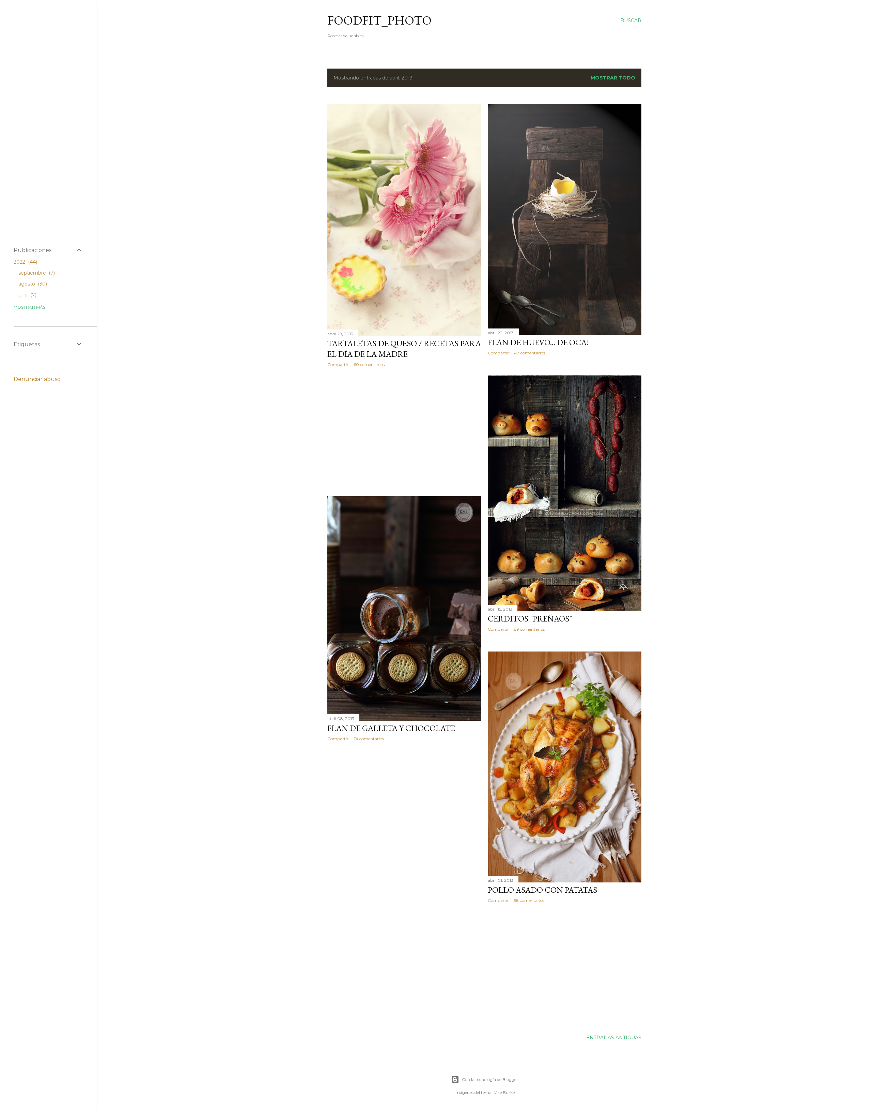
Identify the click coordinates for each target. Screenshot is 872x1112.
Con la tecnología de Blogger (490, 1079)
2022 (25, 262)
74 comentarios (369, 738)
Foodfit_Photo (379, 20)
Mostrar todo (613, 78)
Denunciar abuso (37, 379)
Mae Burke (504, 1092)
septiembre (35, 273)
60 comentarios (369, 364)
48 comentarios (529, 352)
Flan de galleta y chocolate (391, 728)
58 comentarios (529, 900)
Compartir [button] (337, 364)
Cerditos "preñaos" (530, 618)
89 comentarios (529, 629)
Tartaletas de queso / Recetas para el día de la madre (404, 348)
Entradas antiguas (613, 1038)
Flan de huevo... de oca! (538, 342)
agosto (32, 284)
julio (26, 295)
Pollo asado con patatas (542, 889)
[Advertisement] (404, 432)
